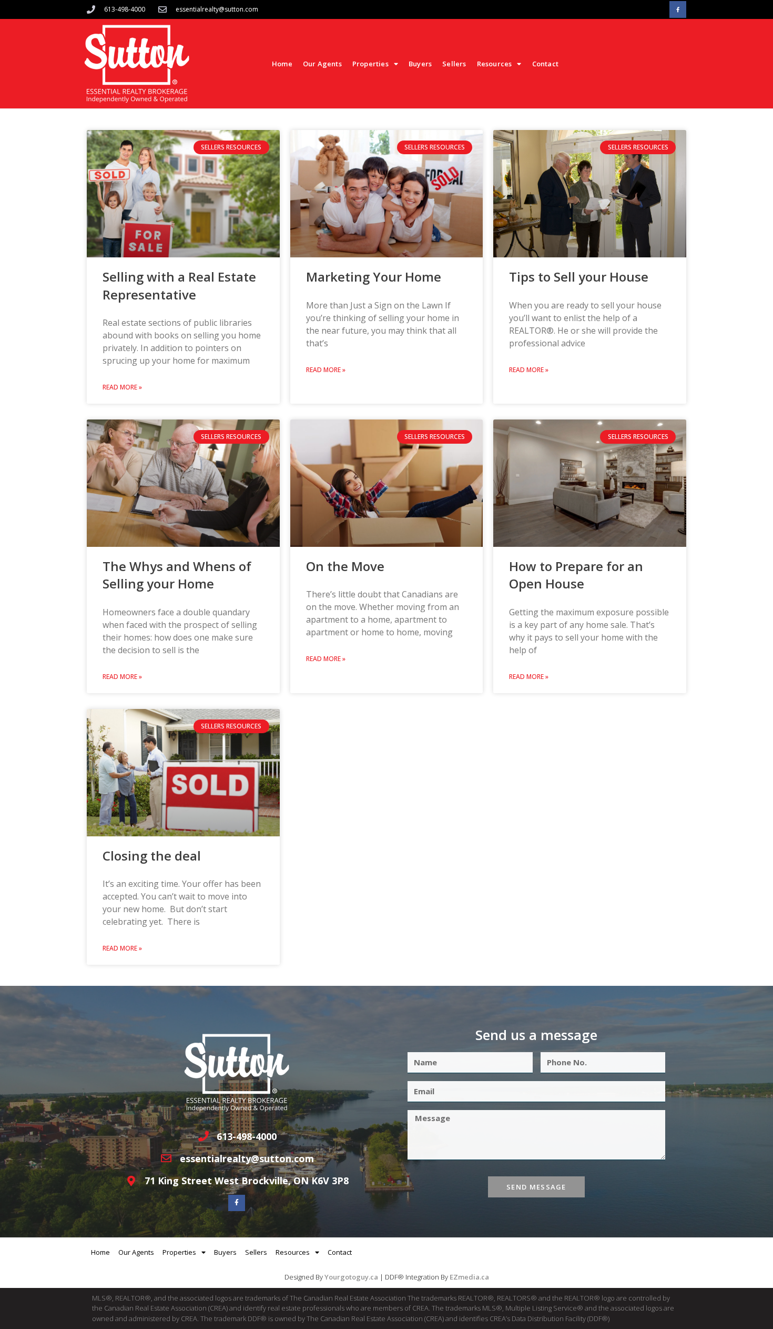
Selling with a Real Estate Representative (179, 285)
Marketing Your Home (373, 276)
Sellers (454, 63)
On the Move (345, 566)
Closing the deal (152, 855)
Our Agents (322, 63)
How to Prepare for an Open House (576, 575)
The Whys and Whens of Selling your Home (177, 575)
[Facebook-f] (677, 9)
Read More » (122, 387)
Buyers (420, 63)
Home (282, 63)
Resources (494, 63)
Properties (370, 63)
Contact (545, 63)
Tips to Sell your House (578, 276)
